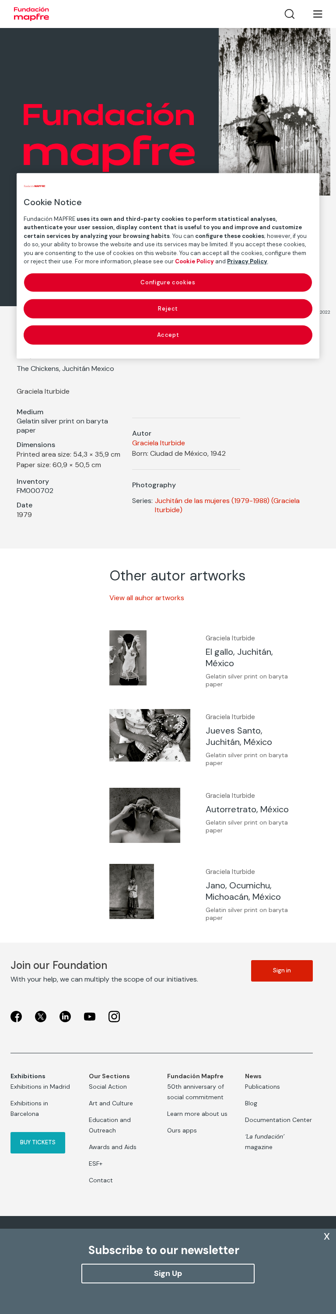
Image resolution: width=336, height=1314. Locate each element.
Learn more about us (197, 1114)
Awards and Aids (112, 1147)
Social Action (108, 1086)
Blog (251, 1103)
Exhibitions (28, 1076)
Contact (101, 1180)
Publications (262, 1086)
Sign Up (168, 1273)
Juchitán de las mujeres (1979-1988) (212, 500)
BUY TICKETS (38, 1142)
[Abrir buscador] (289, 14)
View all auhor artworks (146, 597)
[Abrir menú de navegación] (312, 14)
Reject (168, 308)
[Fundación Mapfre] (31, 14)
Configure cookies (167, 282)
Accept (168, 335)
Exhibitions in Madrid (40, 1086)
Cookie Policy (194, 261)
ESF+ (95, 1163)
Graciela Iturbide (158, 442)
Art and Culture (111, 1103)
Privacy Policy (247, 261)
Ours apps (182, 1130)
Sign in (282, 970)
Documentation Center (278, 1120)
